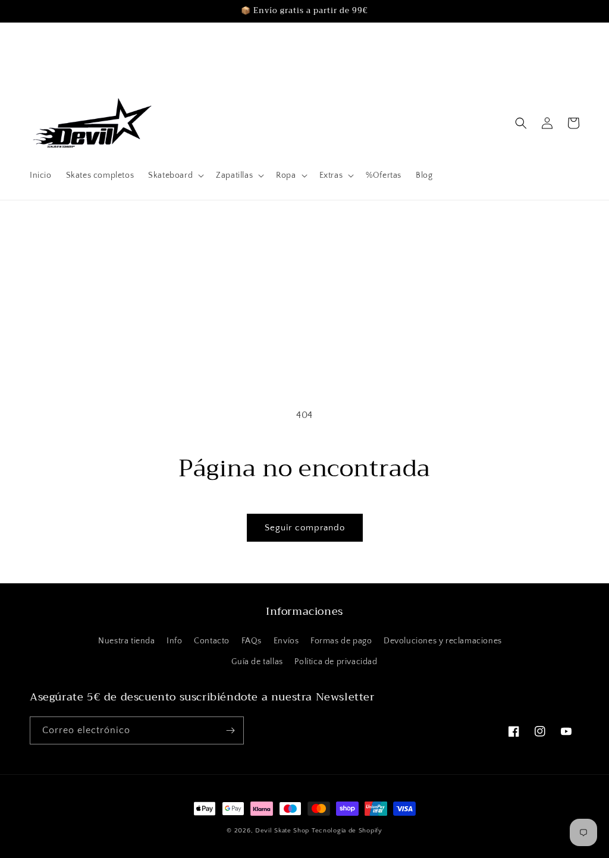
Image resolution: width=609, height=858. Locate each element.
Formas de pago (341, 641)
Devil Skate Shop (282, 830)
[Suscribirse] (230, 730)
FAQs (251, 641)
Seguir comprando (305, 528)
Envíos (286, 641)
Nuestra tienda (126, 641)
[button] (175, 175)
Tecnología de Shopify (347, 830)
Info (174, 641)
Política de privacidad (335, 662)
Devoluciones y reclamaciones (443, 641)
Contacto (212, 641)
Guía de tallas (256, 662)
